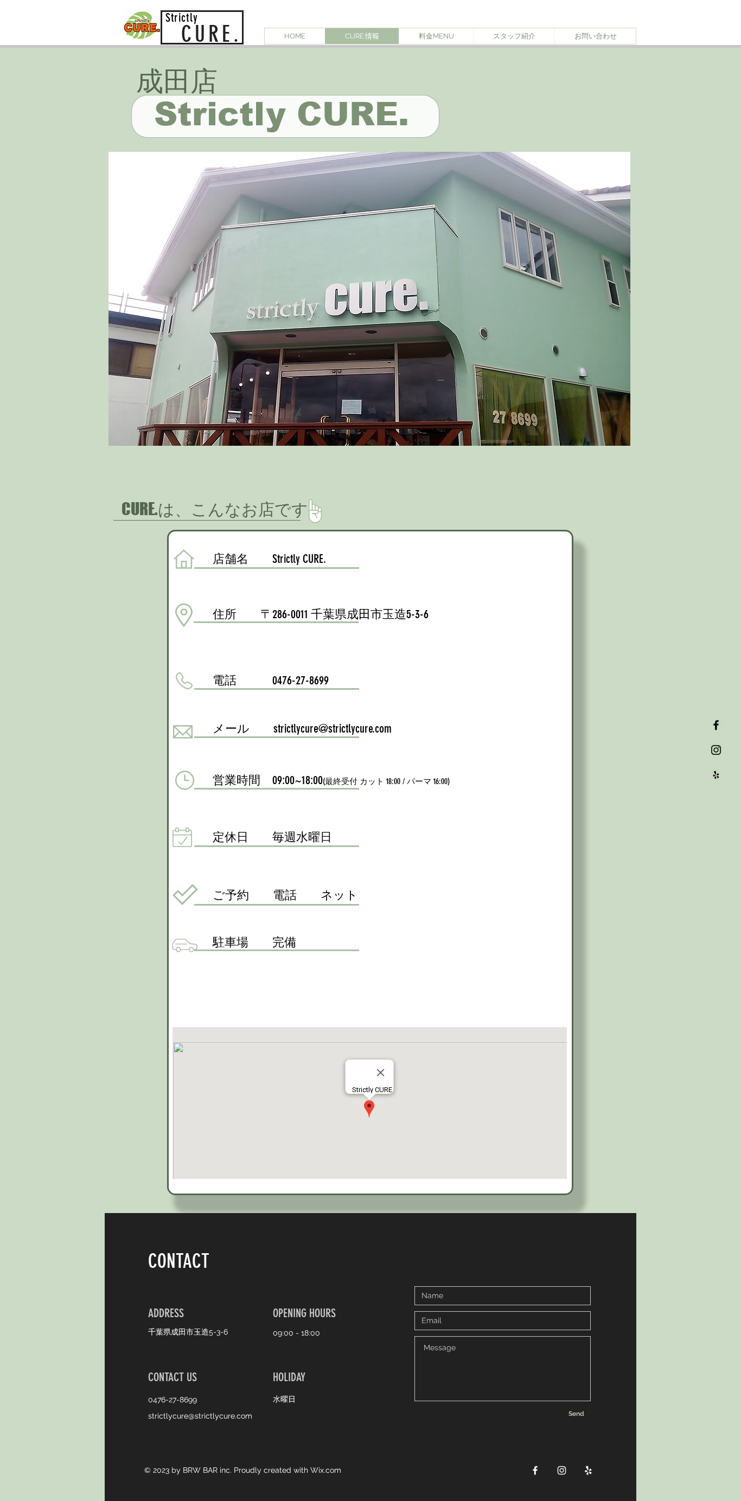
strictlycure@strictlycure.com (332, 728)
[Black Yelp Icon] (716, 774)
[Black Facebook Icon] (716, 725)
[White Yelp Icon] (588, 1470)
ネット (339, 895)
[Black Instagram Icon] (716, 749)
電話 (285, 895)
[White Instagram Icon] (561, 1470)
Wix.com (325, 1470)
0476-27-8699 (300, 680)
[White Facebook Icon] (535, 1470)
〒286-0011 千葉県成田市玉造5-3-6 (344, 614)
